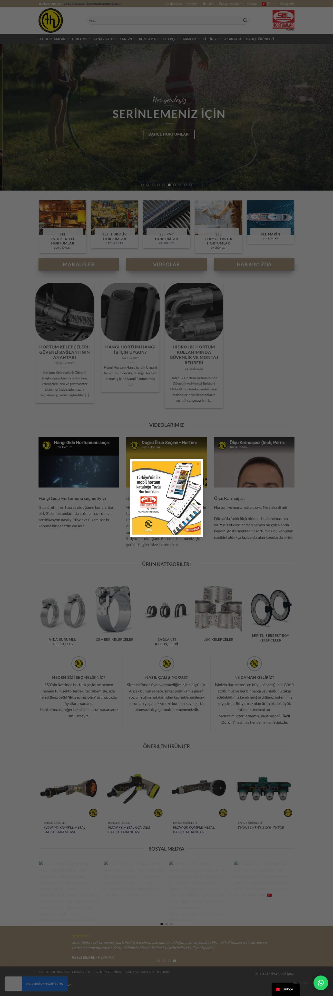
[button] (320, 983)
